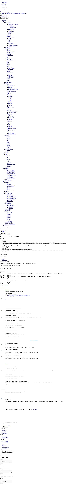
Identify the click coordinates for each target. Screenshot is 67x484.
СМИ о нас (3, 432)
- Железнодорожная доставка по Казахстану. (11, 343)
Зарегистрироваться (5, 12)
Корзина (3, 446)
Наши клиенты (4, 431)
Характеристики (4, 258)
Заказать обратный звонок (3, 16)
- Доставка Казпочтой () (10, 315)
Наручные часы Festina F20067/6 (6, 425)
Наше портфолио (4, 430)
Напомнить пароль (4, 448)
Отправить (2, 463)
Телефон (1, 459)
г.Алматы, (9, 295)
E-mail (1, 479)
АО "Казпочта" (35, 409)
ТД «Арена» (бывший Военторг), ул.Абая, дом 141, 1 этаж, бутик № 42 (20, 295)
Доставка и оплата (4, 260)
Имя (0, 468)
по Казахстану (14, 315)
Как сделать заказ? (4, 2)
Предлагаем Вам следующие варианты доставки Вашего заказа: (14, 291)
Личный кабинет (4, 445)
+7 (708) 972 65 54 (3, 14)
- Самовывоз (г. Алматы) (8, 293)
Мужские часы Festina (5, 232)
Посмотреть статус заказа (5, 447)
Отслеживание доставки (5, 437)
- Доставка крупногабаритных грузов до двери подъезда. (13, 355)
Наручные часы (4, 230)
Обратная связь (4, 4)
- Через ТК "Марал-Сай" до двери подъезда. (11, 349)
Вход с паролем (10, 12)
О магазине (3, 1)
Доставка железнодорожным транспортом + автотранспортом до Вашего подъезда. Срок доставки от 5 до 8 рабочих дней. (21, 358)
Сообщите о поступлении (4, 254)
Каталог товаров (4, 20)
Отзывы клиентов (4, 433)
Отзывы (3, 3)
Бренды (3, 231)
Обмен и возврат (4, 436)
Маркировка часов (4, 440)
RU (0, 12)
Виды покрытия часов (5, 441)
